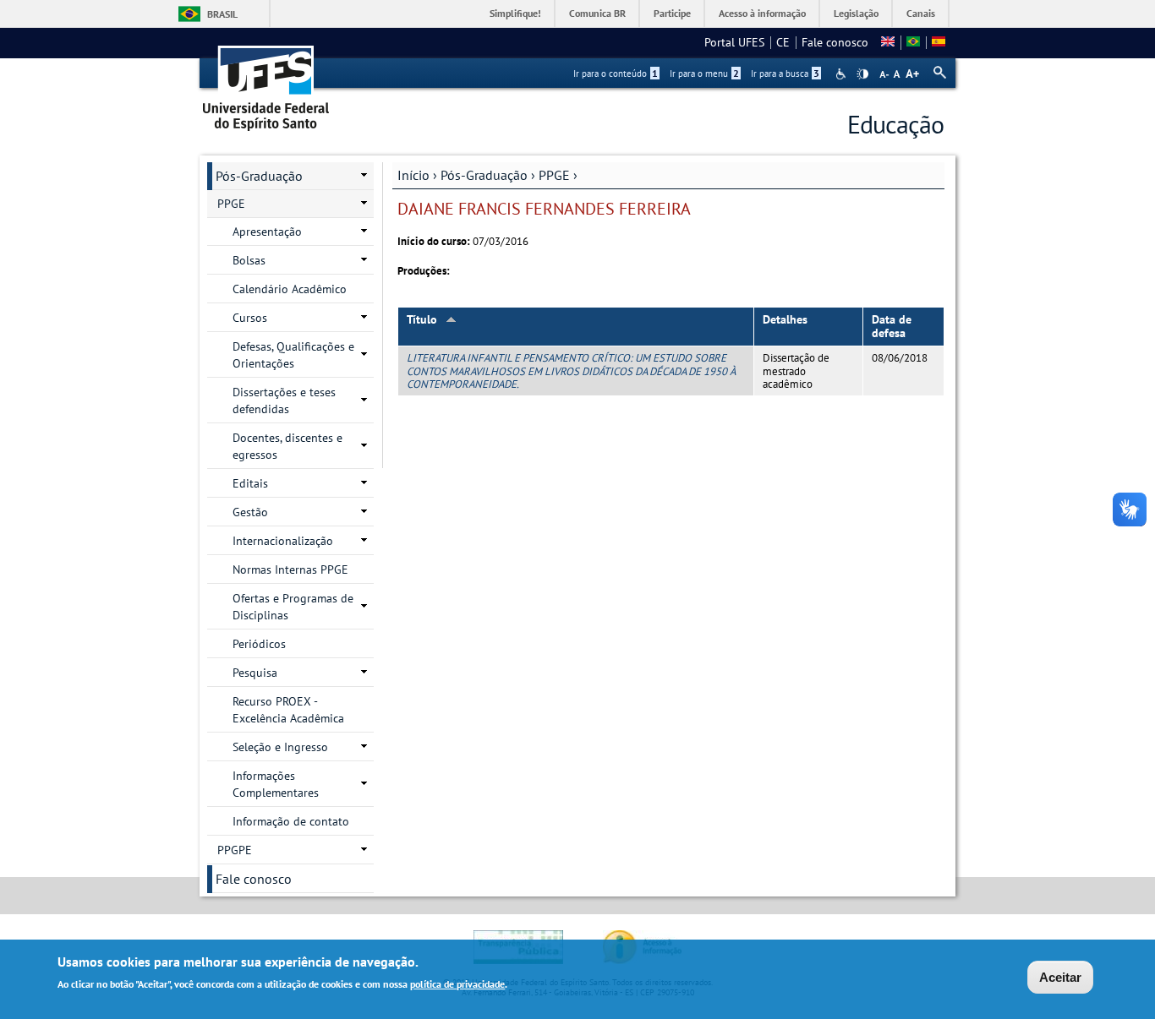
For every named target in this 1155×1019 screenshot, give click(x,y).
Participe (672, 13)
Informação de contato (291, 821)
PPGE (554, 174)
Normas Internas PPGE (290, 569)
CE (783, 42)
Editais (250, 483)
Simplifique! (515, 13)
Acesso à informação (762, 13)
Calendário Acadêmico (290, 289)
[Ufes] (266, 82)
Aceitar (1060, 977)
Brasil (222, 14)
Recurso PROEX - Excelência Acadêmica (288, 710)
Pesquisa (255, 672)
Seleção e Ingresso (280, 747)
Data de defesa (891, 326)
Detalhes (785, 319)
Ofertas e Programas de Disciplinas (293, 607)
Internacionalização (283, 540)
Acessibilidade (842, 73)
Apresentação (267, 231)
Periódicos (259, 643)
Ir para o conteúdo (615, 73)
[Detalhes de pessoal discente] (913, 42)
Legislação (856, 13)
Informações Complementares (276, 784)
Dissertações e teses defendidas (284, 400)
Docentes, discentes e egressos (287, 446)
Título (422, 319)
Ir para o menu (704, 73)
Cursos (250, 317)
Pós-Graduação (484, 174)
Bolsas (249, 260)
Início (413, 174)
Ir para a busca (785, 73)
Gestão (250, 512)
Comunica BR (597, 13)
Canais (920, 13)
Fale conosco (835, 42)
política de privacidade (457, 984)
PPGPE (234, 850)
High (862, 74)
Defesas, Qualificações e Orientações (293, 355)
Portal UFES (734, 42)
